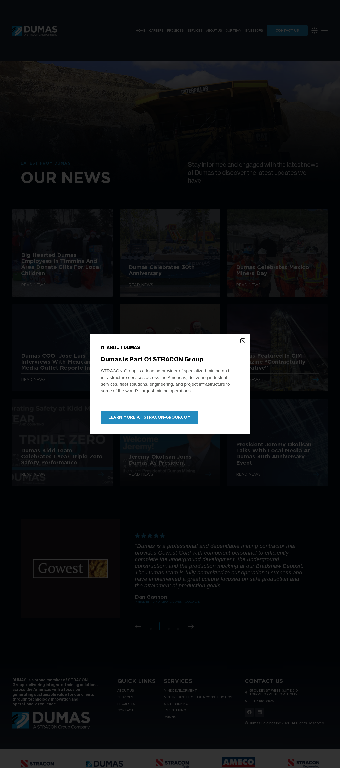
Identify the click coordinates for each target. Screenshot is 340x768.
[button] (243, 341)
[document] (170, 384)
